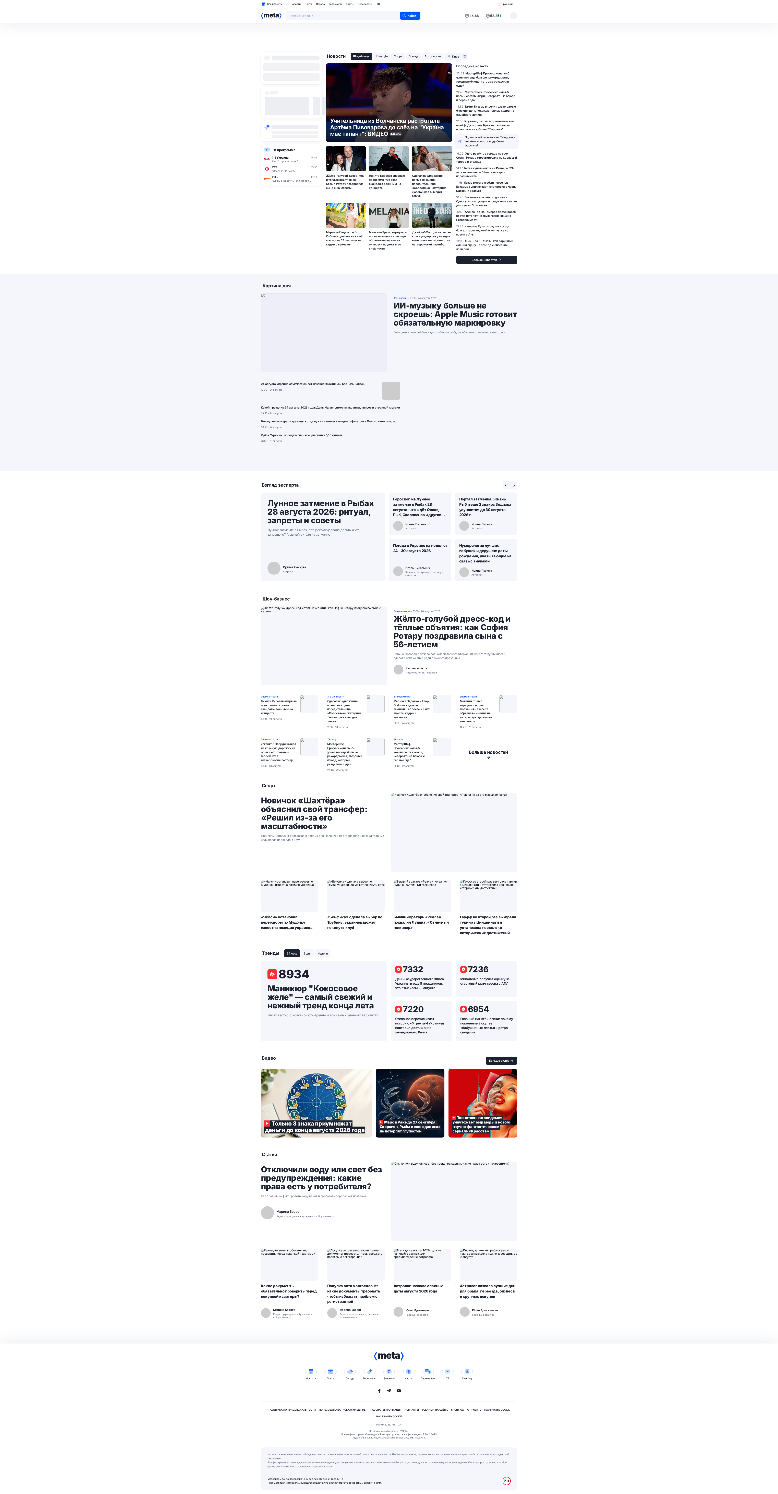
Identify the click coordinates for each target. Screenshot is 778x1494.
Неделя (323, 953)
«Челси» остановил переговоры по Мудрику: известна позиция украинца (287, 922)
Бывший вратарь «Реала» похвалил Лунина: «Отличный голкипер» (421, 922)
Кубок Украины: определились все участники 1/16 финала (302, 435)
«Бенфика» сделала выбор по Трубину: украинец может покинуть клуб (354, 922)
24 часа (292, 953)
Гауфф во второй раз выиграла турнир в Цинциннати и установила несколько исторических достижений (488, 925)
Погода (320, 3)
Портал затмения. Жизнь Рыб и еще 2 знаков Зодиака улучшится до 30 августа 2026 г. (485, 507)
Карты (350, 3)
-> (488, 755)
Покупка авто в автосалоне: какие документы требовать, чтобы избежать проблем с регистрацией (354, 1294)
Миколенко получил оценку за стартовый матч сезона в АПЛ (485, 981)
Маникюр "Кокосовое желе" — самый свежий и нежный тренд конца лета (320, 997)
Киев (455, 56)
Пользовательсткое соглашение (342, 1409)
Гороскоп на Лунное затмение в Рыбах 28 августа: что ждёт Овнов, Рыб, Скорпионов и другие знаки (417, 507)
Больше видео (499, 1060)
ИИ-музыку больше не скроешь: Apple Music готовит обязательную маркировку (455, 314)
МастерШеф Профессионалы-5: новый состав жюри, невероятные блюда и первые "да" (409, 752)
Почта (308, 3)
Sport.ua (457, 1409)
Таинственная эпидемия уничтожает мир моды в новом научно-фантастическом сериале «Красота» (482, 1103)
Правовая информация (385, 1409)
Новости (295, 3)
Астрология (432, 56)
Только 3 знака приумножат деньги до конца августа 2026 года (316, 1103)
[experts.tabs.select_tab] (506, 485)
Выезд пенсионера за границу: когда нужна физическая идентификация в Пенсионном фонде (328, 421)
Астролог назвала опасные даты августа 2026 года (419, 1288)
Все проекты (274, 3)
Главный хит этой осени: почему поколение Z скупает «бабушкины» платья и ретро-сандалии (486, 1025)
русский (508, 3)
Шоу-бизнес (361, 56)
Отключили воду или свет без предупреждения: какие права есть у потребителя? (321, 1178)
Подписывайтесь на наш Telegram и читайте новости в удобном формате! (490, 141)
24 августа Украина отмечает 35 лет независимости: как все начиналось (312, 384)
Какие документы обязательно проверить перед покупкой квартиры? (289, 1291)
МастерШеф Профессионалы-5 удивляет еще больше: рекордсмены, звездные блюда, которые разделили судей (344, 754)
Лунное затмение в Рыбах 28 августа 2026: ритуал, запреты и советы (320, 511)
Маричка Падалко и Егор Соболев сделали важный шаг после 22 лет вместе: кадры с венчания (344, 238)
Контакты (412, 1409)
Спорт (398, 56)
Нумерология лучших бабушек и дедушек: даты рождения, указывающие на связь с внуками (485, 553)
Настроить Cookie (497, 1409)
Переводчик (365, 3)
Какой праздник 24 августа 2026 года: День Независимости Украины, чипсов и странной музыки (330, 407)
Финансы (389, 1378)
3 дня (307, 953)
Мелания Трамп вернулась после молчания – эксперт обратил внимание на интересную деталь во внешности (388, 240)
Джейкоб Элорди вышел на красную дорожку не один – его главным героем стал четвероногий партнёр (431, 238)
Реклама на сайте (435, 1409)
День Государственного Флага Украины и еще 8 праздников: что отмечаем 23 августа (419, 983)
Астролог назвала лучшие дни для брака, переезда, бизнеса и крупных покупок (487, 1291)
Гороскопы (335, 3)
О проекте (474, 1409)
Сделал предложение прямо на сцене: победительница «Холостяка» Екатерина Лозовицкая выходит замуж (429, 185)
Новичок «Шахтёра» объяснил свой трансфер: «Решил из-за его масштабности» (314, 813)
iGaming (467, 1378)
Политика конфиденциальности (292, 1409)
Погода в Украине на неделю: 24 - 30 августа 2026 (420, 548)
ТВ (378, 3)
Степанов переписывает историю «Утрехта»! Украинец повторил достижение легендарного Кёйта (419, 1025)
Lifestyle (382, 56)
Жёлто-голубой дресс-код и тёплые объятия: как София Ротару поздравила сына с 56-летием (345, 182)
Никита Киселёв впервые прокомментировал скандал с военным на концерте (387, 182)
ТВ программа (283, 150)
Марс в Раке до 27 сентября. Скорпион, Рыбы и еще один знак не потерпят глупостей (410, 1103)
